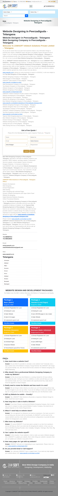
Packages (27, 481)
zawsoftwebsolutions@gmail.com (13, 247)
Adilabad (6, 263)
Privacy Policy (23, 483)
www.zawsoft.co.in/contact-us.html (12, 114)
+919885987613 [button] (49, 6)
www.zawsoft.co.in (8, 72)
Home (4, 21)
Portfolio (35, 481)
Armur (5, 273)
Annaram (6, 268)
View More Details (9, 323)
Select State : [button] (7, 12)
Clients (52, 481)
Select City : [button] (34, 12)
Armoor (6, 270)
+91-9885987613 (7, 237)
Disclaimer (38, 483)
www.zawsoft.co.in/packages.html (12, 91)
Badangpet (6, 284)
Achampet (6, 260)
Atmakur (6, 278)
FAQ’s (30, 483)
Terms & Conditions (10, 483)
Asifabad (6, 276)
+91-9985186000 (22, 1)
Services (19, 481)
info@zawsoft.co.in (36, 1)
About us (12, 481)
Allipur (5, 265)
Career (45, 483)
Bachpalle (6, 281)
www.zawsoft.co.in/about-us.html (12, 82)
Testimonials (43, 481)
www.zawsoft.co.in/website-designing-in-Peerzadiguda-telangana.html (22, 103)
